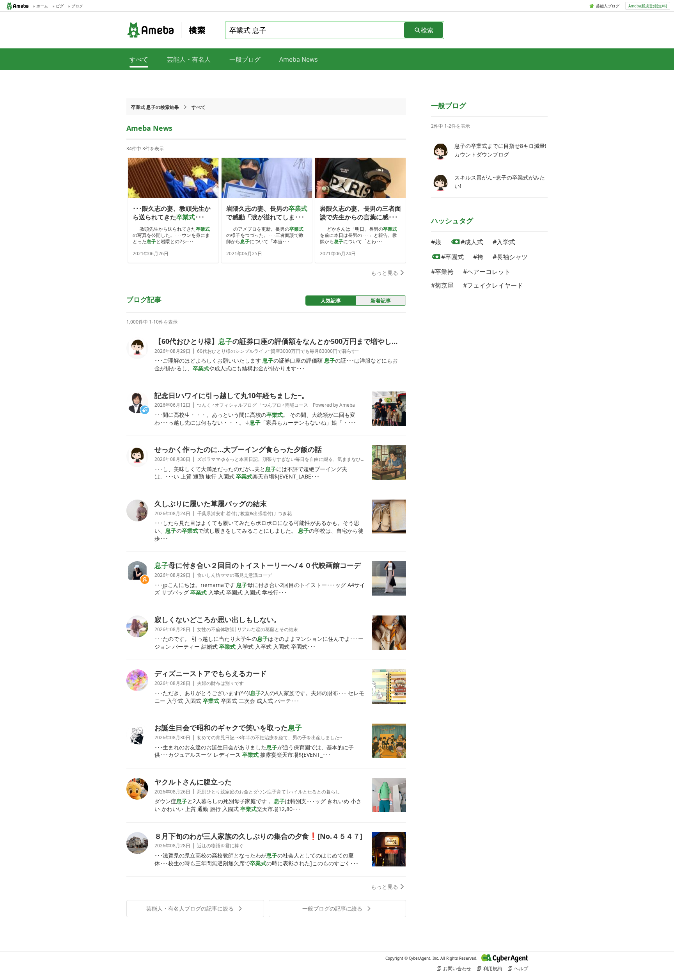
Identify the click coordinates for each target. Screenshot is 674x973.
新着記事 (381, 300)
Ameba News (298, 59)
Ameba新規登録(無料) (647, 6)
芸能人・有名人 (189, 59)
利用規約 (492, 968)
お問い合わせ (457, 968)
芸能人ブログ (607, 6)
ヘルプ (521, 968)
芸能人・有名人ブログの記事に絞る (190, 908)
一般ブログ (245, 59)
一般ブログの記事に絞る (332, 908)
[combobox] (315, 30)
